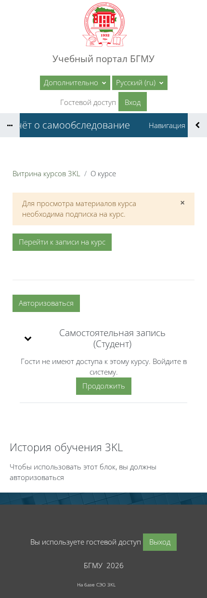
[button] (140, 83)
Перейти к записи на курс (62, 242)
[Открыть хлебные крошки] (10, 125)
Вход (133, 102)
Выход (159, 541)
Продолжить (103, 385)
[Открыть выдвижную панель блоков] (197, 125)
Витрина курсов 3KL (46, 173)
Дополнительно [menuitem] (72, 82)
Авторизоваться (46, 303)
